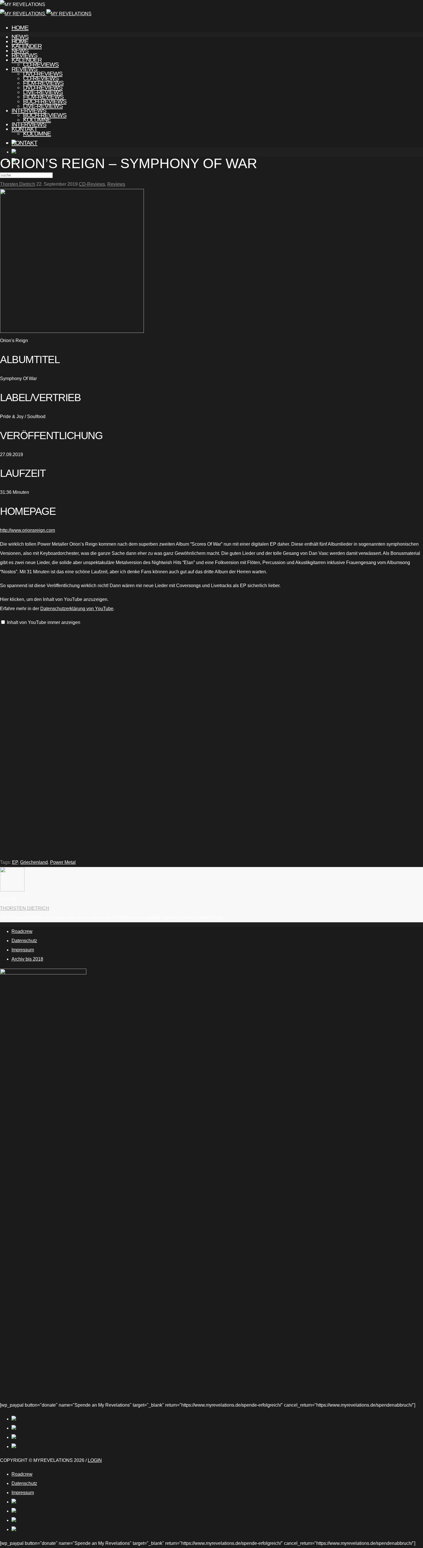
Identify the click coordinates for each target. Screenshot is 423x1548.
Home (20, 27)
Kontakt (24, 142)
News (20, 50)
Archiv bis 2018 (27, 959)
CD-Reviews (41, 78)
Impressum (23, 949)
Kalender (27, 59)
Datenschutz (24, 940)
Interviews (29, 124)
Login (95, 1460)
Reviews (24, 69)
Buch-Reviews (44, 115)
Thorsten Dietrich (17, 184)
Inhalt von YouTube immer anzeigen (43, 622)
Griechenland (34, 862)
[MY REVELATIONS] (46, 13)
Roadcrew (22, 931)
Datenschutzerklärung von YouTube (76, 608)
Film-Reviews (43, 96)
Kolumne (37, 133)
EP (15, 862)
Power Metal (63, 862)
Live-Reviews (43, 106)
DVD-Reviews (42, 87)
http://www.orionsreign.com (27, 530)
